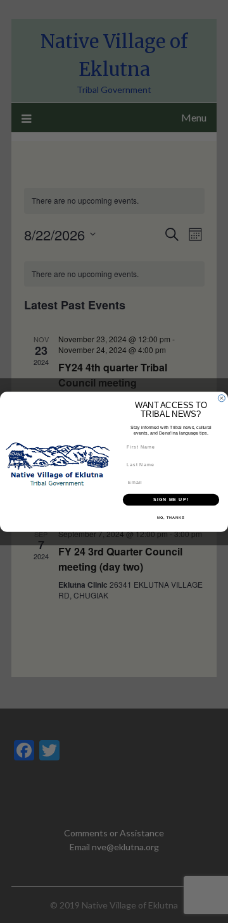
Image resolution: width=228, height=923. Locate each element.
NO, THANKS (171, 517)
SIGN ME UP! (171, 499)
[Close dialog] (221, 397)
